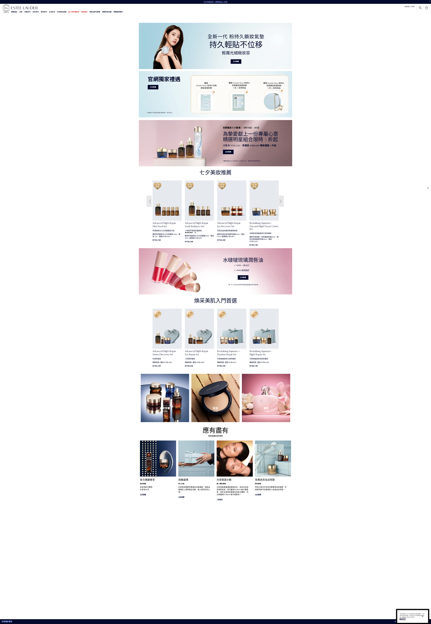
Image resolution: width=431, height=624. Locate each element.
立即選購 (236, 61)
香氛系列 (44, 12)
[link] (167, 225)
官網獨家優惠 (7, 621)
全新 (21, 12)
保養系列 (27, 12)
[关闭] (422, 616)
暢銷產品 (14, 12)
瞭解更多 (403, 619)
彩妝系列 (36, 12)
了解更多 (220, 499)
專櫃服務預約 (118, 12)
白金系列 (52, 12)
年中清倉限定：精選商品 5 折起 (215, 2)
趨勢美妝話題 (107, 12)
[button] (149, 201)
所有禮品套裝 (62, 12)
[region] (412, 616)
